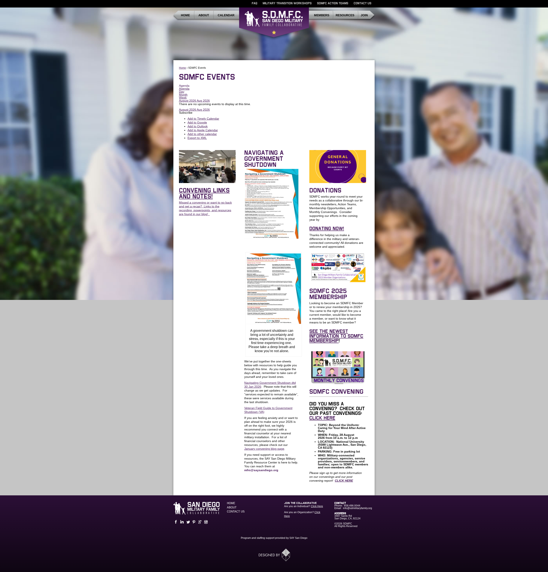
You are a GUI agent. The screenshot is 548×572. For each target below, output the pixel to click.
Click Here (317, 506)
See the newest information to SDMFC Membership (336, 336)
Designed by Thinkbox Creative (274, 554)
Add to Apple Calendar (203, 130)
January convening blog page (264, 448)
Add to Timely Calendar (203, 118)
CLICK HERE (322, 418)
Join (364, 15)
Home (185, 15)
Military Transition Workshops (287, 3)
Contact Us (362, 3)
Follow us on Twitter (187, 522)
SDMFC (274, 24)
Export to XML (197, 138)
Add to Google (197, 122)
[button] (185, 112)
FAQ (254, 3)
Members (321, 15)
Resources (345, 15)
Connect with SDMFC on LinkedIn (181, 522)
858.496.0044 (352, 505)
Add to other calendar (202, 134)
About (203, 15)
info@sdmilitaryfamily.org (357, 508)
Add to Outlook (198, 126)
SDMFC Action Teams (332, 3)
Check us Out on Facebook (175, 522)
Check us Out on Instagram (205, 522)
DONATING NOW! (326, 228)
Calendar (226, 15)
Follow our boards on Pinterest (193, 522)
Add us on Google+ (199, 522)
